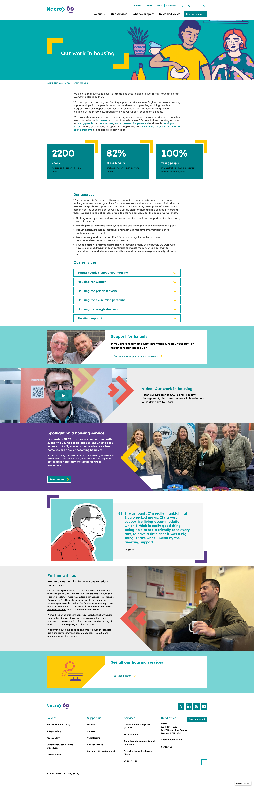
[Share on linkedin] (189, 706)
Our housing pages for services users (136, 356)
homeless (101, 120)
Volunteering (94, 738)
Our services (119, 14)
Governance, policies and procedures (60, 746)
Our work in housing (77, 83)
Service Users (194, 14)
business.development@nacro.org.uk (93, 621)
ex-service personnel (136, 123)
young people (85, 123)
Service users (196, 719)
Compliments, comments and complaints (139, 743)
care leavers (106, 123)
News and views (169, 14)
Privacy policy (71, 773)
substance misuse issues (156, 126)
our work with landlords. (66, 636)
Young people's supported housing (103, 272)
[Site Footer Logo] (58, 706)
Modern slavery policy (58, 724)
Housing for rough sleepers (98, 309)
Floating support (90, 318)
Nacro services (55, 83)
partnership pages (68, 624)
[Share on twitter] (181, 706)
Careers (137, 5)
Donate (149, 5)
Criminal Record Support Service (137, 726)
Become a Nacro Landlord (101, 751)
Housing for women (92, 281)
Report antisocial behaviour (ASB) (138, 753)
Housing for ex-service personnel (102, 300)
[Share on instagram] (196, 706)
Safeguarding (54, 731)
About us (100, 14)
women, (119, 123)
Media (159, 5)
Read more (57, 479)
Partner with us (95, 744)
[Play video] (63, 395)
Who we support (143, 14)
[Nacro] (61, 9)
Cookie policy (54, 754)
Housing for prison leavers (97, 291)
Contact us (171, 5)
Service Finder (122, 675)
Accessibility (53, 738)
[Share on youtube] (204, 706)
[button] (204, 762)
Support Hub (130, 760)
